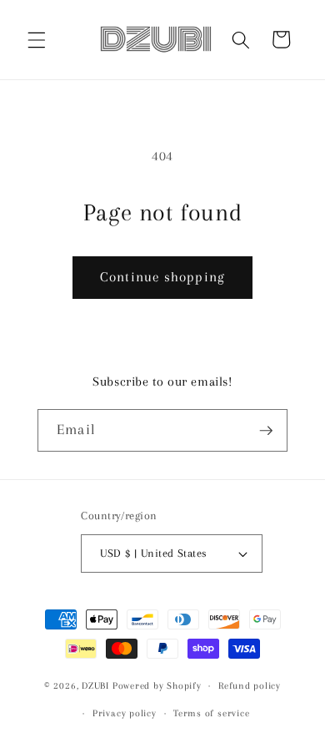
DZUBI (95, 685)
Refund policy (249, 685)
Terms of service (211, 713)
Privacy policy (124, 713)
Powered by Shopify (157, 685)
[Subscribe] (266, 430)
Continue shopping (162, 277)
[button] (37, 39)
